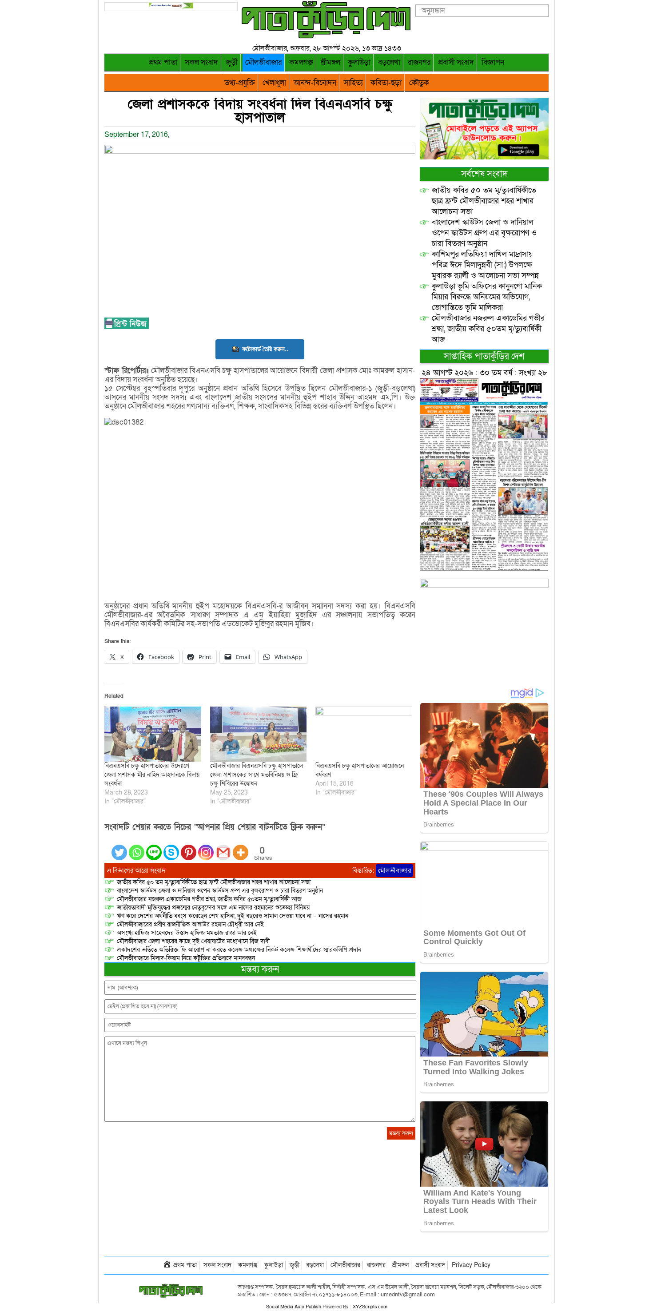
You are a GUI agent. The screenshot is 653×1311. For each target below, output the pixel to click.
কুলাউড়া (359, 62)
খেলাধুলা (274, 83)
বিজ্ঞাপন (493, 62)
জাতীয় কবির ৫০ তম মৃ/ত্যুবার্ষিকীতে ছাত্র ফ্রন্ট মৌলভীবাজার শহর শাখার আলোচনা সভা (214, 882)
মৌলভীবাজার (263, 62)
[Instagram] (206, 847)
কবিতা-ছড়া (386, 83)
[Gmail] (223, 847)
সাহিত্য (353, 83)
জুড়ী (232, 62)
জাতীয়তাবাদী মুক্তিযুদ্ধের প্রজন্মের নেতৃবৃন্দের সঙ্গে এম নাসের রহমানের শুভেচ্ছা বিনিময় (213, 907)
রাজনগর (419, 62)
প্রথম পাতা (163, 62)
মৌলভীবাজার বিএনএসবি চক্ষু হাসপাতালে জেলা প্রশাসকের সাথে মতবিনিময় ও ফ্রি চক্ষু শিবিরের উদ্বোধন (256, 775)
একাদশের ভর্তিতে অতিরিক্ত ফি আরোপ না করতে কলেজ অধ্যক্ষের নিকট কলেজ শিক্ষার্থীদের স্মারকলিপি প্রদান (239, 950)
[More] (240, 847)
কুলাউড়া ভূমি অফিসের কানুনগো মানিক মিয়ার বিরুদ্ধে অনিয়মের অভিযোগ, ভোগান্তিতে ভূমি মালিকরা (487, 297)
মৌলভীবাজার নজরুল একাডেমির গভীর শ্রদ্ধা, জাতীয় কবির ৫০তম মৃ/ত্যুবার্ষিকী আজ (209, 899)
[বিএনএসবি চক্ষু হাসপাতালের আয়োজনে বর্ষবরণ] (363, 734)
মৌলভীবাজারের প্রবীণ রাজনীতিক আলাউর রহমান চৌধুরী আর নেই (190, 924)
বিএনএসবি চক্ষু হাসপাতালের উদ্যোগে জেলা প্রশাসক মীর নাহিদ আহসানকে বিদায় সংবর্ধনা (151, 775)
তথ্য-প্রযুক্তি (239, 83)
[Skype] (171, 847)
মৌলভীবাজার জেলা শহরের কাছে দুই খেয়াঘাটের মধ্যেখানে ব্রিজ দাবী (194, 941)
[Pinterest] (188, 847)
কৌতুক (419, 83)
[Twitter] (119, 847)
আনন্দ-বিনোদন (315, 83)
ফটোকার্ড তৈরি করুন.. (265, 349)
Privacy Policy (471, 1265)
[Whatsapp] (136, 847)
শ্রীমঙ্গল (330, 62)
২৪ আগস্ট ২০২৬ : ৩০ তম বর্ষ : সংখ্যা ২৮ (484, 373)
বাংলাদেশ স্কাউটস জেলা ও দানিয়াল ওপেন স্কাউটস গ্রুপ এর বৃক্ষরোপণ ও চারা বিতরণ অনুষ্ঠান (220, 890)
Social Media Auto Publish (293, 1306)
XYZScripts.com (370, 1306)
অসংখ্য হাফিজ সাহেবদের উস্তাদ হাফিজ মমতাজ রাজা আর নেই (187, 933)
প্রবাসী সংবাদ (456, 62)
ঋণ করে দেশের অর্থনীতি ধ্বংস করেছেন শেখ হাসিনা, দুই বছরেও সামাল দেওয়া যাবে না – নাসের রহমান (232, 916)
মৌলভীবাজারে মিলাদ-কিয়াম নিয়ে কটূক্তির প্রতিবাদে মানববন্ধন (186, 958)
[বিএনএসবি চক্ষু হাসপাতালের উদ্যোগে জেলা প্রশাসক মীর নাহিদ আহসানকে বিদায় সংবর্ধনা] (152, 734)
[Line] (154, 847)
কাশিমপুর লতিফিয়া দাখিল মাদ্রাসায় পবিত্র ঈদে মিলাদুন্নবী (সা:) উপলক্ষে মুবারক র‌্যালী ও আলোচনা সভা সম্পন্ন (485, 265)
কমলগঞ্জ (301, 62)
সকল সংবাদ (201, 62)
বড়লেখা (389, 62)
